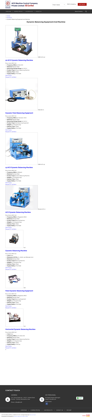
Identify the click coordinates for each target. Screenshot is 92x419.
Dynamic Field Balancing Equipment (19, 113)
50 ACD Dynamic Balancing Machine (19, 60)
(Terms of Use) (32, 414)
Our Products (29, 11)
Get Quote (82, 4)
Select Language (71, 4)
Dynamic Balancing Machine (16, 251)
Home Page (8, 11)
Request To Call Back (10, 77)
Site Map (69, 410)
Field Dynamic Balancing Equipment (19, 291)
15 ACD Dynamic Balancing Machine (19, 167)
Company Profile (18, 11)
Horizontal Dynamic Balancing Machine (20, 329)
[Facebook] (47, 404)
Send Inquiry (8, 75)
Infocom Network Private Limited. (21, 416)
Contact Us (38, 11)
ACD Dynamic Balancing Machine (18, 212)
